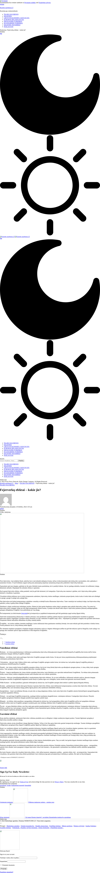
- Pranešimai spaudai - (57, 828)
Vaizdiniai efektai (10, 642)
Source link (3, 768)
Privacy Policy (59, 782)
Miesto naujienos (67, 826)
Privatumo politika (30, 2)
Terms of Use (24, 782)
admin (2, 508)
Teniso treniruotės (43, 828)
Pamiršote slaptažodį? (6, 872)
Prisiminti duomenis (8, 865)
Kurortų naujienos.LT (6, 8)
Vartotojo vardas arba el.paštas (9, 858)
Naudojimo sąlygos (45, 2)
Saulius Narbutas (91, 826)
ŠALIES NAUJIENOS (7, 485)
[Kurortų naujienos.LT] (15, 236)
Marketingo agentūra (13, 826)
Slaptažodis (3, 861)
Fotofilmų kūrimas (55, 826)
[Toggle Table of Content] (1, 638)
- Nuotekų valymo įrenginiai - (28, 828)
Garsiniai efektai (9, 644)
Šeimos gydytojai (79, 826)
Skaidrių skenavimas (41, 826)
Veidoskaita (15, 828)
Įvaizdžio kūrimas (5, 828)
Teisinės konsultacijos (27, 826)
